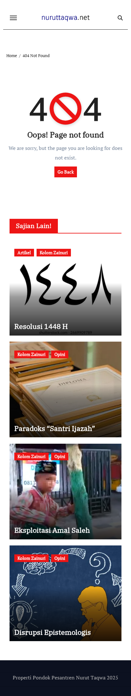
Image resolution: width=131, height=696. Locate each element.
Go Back (66, 172)
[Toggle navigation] (13, 18)
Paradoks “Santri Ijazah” (54, 428)
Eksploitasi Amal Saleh (52, 530)
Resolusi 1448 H (41, 326)
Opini (59, 354)
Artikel (24, 252)
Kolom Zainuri (54, 252)
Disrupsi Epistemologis (52, 632)
